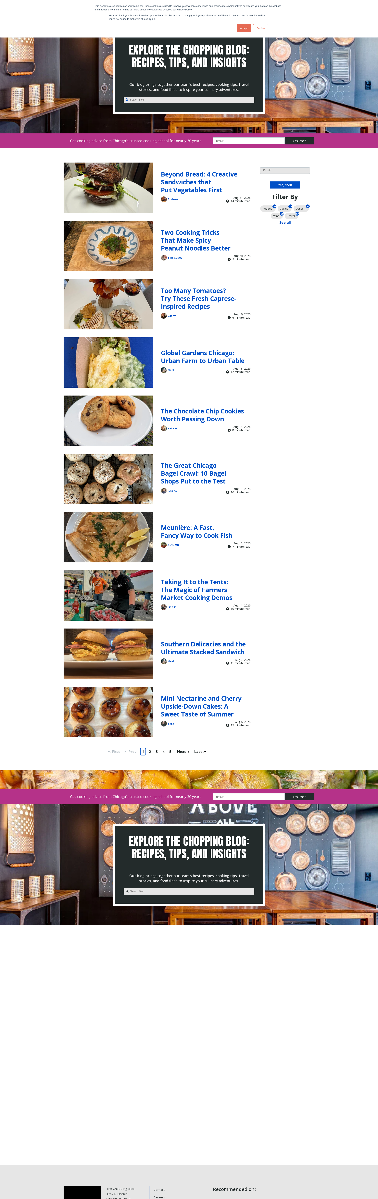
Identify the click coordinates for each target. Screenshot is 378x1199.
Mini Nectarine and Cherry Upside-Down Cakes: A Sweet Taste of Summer (201, 706)
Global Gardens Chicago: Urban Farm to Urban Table (203, 357)
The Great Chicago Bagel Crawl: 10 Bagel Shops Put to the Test (193, 473)
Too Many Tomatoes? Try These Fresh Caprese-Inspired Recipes (198, 298)
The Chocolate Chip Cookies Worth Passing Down (202, 415)
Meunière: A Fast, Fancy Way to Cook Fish (196, 531)
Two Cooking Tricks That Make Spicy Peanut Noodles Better (196, 240)
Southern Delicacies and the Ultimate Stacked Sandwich (203, 648)
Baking (286, 207)
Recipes (269, 207)
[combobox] (189, 100)
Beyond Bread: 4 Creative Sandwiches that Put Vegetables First (199, 182)
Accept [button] (243, 28)
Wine (278, 215)
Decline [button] (261, 28)
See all (285, 222)
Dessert (302, 207)
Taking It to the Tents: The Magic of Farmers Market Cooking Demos (196, 590)
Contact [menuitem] (159, 1190)
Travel (292, 215)
